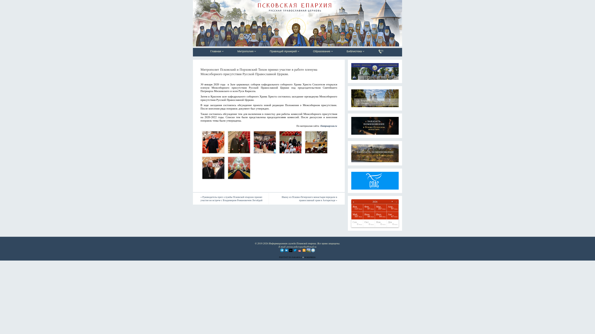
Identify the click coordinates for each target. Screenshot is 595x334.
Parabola (297, 257)
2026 (374, 201)
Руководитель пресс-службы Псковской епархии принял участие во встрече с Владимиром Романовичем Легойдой (231, 198)
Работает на (285, 257)
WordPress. (310, 257)
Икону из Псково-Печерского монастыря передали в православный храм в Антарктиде (309, 198)
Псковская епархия (236, 2)
